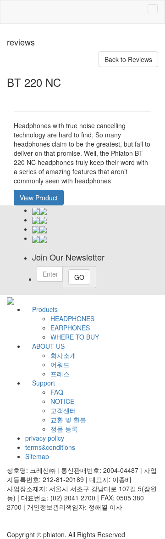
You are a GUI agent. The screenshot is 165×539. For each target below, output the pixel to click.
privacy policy (44, 438)
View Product (39, 197)
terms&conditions (50, 447)
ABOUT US (48, 346)
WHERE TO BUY (74, 336)
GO (79, 277)
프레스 (60, 373)
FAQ (56, 392)
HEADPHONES (72, 318)
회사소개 (63, 355)
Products (45, 309)
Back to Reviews (128, 59)
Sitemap (37, 456)
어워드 (60, 364)
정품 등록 (64, 428)
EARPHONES (70, 327)
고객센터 (63, 410)
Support (43, 382)
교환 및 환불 (68, 419)
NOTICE (62, 401)
